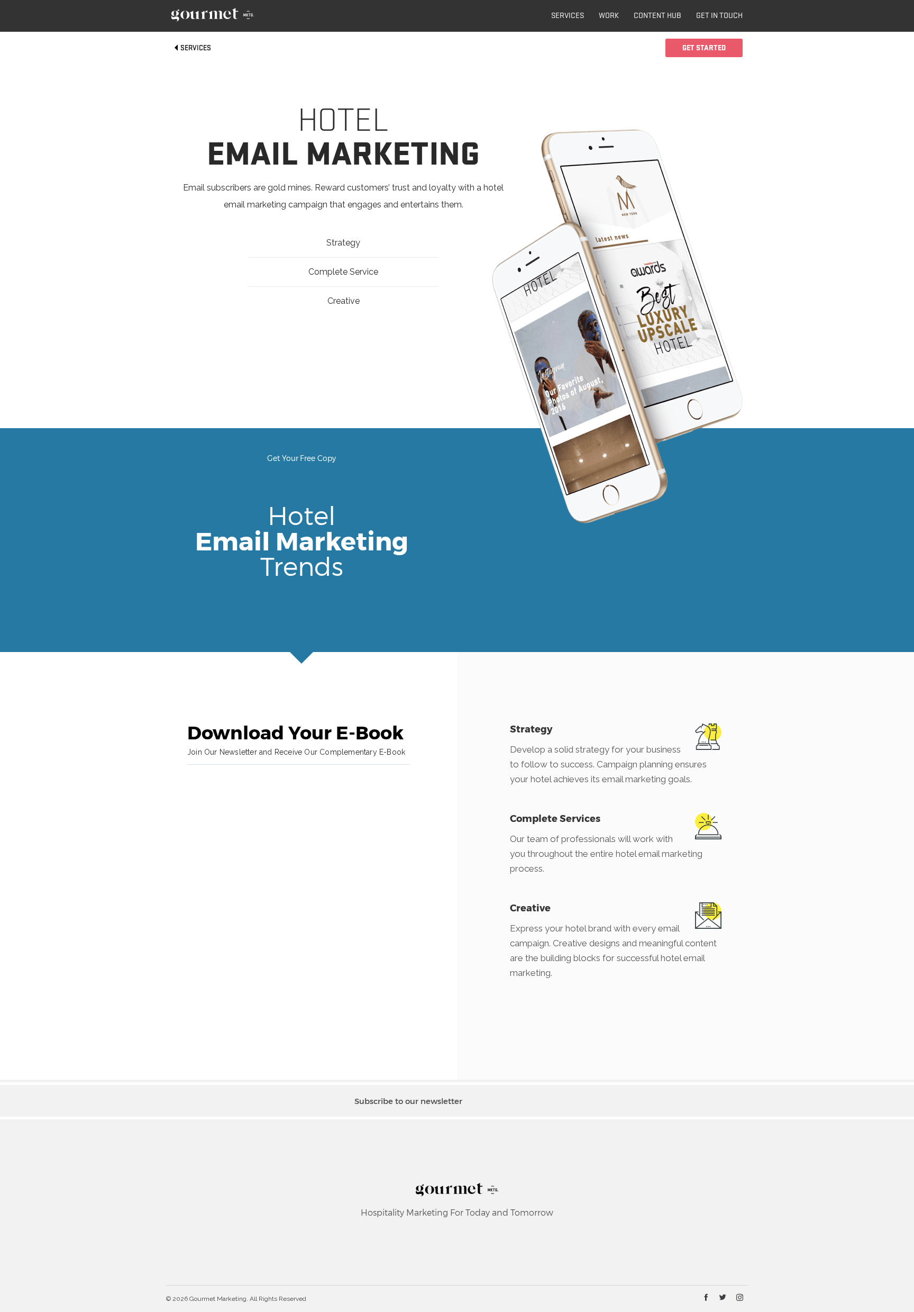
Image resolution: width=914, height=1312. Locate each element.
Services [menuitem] (567, 16)
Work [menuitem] (609, 16)
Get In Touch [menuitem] (719, 16)
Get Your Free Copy (301, 458)
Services (195, 48)
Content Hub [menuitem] (657, 16)
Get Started (704, 47)
